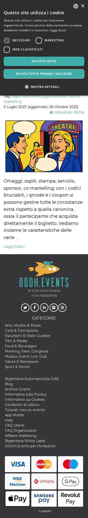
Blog (9, 384)
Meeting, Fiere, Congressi (26, 351)
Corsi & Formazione (21, 330)
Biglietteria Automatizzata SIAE (32, 379)
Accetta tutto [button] (44, 61)
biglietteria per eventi (61, 96)
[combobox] (75, 6)
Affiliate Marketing (20, 436)
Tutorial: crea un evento (25, 410)
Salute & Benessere (21, 361)
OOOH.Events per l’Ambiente (30, 446)
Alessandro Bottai (69, 112)
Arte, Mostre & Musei (23, 325)
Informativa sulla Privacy (25, 394)
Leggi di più (58, 30)
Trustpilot (45, 511)
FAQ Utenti (14, 425)
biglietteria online (26, 96)
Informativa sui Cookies (25, 399)
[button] (44, 87)
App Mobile (14, 415)
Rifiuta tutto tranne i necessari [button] (44, 74)
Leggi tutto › (14, 246)
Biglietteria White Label (25, 441)
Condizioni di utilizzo (22, 404)
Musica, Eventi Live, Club (26, 356)
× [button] (82, 6)
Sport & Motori (17, 367)
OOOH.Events (49, 290)
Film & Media (16, 341)
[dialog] (44, 48)
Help (9, 420)
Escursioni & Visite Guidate (27, 336)
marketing (13, 101)
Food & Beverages (20, 346)
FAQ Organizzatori (20, 430)
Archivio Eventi (17, 389)
